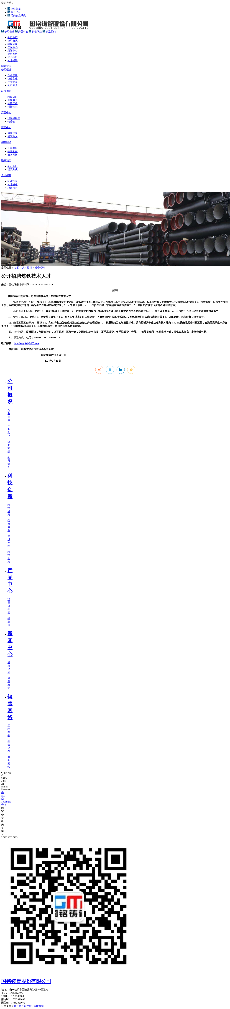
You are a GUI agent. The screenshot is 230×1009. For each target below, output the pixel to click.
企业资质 (13, 75)
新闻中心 (13, 50)
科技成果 (13, 96)
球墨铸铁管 (14, 118)
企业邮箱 (16, 8)
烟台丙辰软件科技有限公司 (29, 1006)
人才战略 (13, 184)
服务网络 (13, 154)
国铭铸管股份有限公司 (26, 981)
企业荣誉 (13, 82)
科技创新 (13, 44)
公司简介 (13, 85)
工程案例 (13, 148)
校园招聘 (13, 187)
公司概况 (9, 31)
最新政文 (13, 136)
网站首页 (6, 66)
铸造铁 (11, 121)
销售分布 (13, 151)
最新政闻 (13, 133)
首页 (16, 267)
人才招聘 (13, 60)
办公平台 (16, 12)
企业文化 (13, 78)
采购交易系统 (18, 15)
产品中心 (23, 31)
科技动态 (13, 106)
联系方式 (13, 169)
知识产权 (13, 103)
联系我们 (50, 31)
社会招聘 (13, 181)
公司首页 (13, 37)
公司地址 (13, 166)
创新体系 (13, 100)
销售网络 (37, 31)
